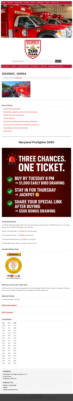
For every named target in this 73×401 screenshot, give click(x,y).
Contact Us (54, 2)
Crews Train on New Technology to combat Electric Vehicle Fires (21, 124)
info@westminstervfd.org (10, 389)
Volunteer (5, 66)
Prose (29, 398)
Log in (55, 398)
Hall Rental (35, 66)
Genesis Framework (38, 398)
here (18, 299)
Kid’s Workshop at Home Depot (12, 108)
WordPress (49, 398)
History (10, 2)
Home (4, 2)
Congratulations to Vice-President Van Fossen (15, 127)
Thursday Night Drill (9, 118)
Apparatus (40, 2)
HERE (21, 227)
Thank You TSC (7, 131)
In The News (18, 2)
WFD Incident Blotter (9, 305)
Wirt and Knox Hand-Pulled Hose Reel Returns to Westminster (20, 121)
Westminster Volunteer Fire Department (22, 22)
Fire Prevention (23, 66)
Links (47, 2)
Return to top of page (36, 396)
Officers (43, 66)
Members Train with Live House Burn (13, 115)
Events (26, 2)
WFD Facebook (7, 312)
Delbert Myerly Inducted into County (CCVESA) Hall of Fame (20, 112)
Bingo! (33, 2)
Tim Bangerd (18, 77)
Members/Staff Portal (55, 66)
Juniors (13, 66)
